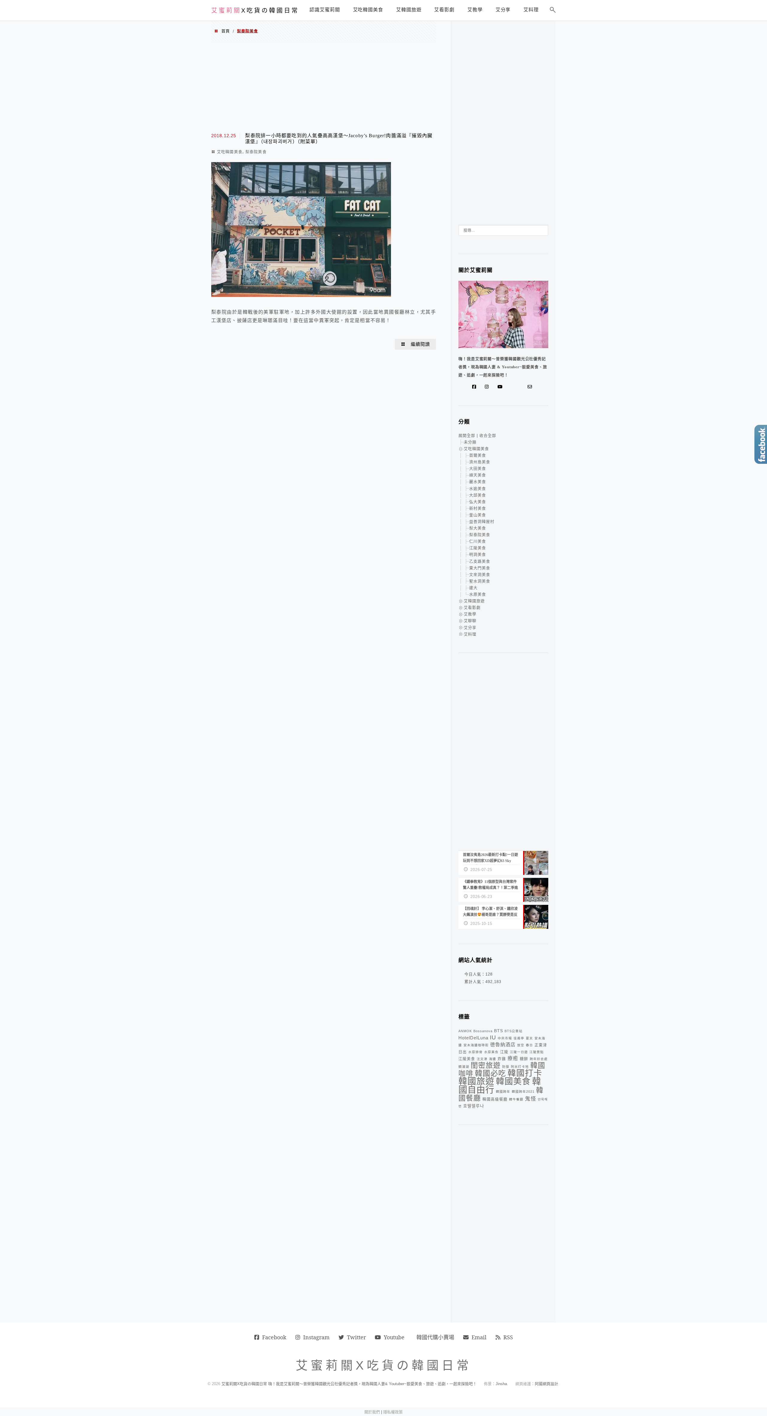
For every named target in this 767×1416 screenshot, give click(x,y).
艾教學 (470, 614)
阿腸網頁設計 (546, 1384)
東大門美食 (479, 568)
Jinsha (501, 1384)
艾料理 (470, 634)
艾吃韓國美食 (229, 152)
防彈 (505, 1066)
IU (493, 1037)
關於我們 (372, 1412)
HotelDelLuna (473, 1037)
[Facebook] (475, 387)
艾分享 (470, 627)
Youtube (394, 1337)
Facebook (274, 1337)
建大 (473, 587)
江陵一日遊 (519, 1052)
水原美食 (477, 594)
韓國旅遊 (476, 1081)
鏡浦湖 (463, 1066)
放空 (520, 1045)
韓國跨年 (503, 1091)
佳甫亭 (519, 1038)
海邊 (492, 1059)
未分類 (470, 442)
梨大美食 (477, 528)
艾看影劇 (472, 607)
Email (479, 1337)
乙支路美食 (479, 561)
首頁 (225, 31)
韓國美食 (513, 1081)
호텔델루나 (473, 1105)
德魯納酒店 (503, 1044)
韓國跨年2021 (523, 1091)
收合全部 (487, 435)
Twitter (356, 1337)
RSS (508, 1337)
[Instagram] (488, 387)
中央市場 (505, 1038)
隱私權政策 (393, 1412)
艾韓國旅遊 (474, 601)
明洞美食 (477, 554)
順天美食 (477, 475)
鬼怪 (530, 1099)
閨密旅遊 (486, 1065)
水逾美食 (477, 488)
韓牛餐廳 (516, 1099)
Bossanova (483, 1031)
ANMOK (465, 1031)
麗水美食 (477, 481)
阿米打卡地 (520, 1066)
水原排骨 (475, 1052)
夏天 (529, 1038)
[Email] (531, 387)
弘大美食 (477, 501)
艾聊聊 (470, 620)
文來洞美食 (479, 574)
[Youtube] (501, 387)
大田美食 (477, 468)
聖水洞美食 (479, 581)
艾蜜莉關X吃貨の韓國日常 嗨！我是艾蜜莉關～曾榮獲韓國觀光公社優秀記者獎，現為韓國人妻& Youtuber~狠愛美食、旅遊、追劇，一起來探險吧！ (349, 1384)
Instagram (316, 1337)
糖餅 (524, 1059)
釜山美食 (477, 515)
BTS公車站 (514, 1031)
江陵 (504, 1052)
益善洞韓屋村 (481, 521)
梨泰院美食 (256, 152)
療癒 (513, 1058)
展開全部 (466, 435)
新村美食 (477, 508)
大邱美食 (477, 495)
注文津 (482, 1059)
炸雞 (502, 1059)
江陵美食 (477, 548)
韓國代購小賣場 (435, 1337)
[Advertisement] (323, 86)
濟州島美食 (479, 462)
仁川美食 (477, 541)
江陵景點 (536, 1052)
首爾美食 (477, 455)
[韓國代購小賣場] (512, 387)
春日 (529, 1045)
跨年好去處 (539, 1059)
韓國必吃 (490, 1073)
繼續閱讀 (420, 344)
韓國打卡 (525, 1073)
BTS (498, 1030)
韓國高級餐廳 (495, 1099)
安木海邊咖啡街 (476, 1045)
